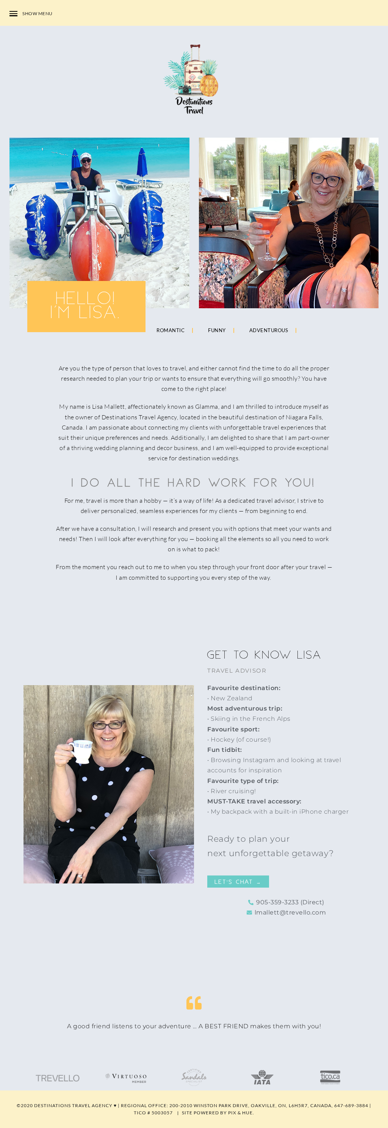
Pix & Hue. (241, 1112)
